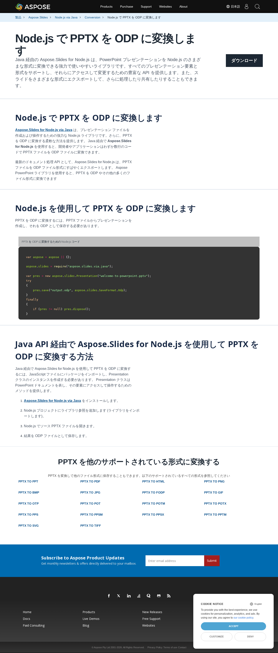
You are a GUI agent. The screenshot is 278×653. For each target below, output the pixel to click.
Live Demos (91, 619)
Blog (86, 625)
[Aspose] (33, 6)
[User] (246, 6)
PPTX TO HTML (153, 481)
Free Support (151, 619)
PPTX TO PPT (28, 481)
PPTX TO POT (90, 503)
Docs (26, 619)
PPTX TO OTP (28, 503)
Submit (212, 561)
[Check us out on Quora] (149, 596)
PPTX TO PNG (214, 481)
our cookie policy (243, 617)
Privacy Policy (154, 647)
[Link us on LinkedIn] (129, 596)
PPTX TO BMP (28, 492)
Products (106, 6)
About (183, 6)
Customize (217, 636)
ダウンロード (244, 60)
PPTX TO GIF (213, 492)
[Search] (257, 6)
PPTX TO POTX (215, 503)
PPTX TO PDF (90, 481)
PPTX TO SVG (28, 525)
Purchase (126, 6)
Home (27, 612)
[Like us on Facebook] (109, 596)
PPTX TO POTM (153, 503)
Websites (165, 6)
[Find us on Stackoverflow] (139, 596)
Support (146, 6)
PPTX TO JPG (90, 492)
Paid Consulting (34, 625)
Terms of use (170, 647)
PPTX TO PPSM (91, 514)
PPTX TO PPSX (153, 514)
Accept (233, 626)
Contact (182, 647)
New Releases (152, 612)
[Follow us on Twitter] (119, 596)
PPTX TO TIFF (90, 525)
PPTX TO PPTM (215, 514)
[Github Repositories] (159, 596)
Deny (250, 636)
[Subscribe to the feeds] (169, 596)
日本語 (235, 6)
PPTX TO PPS (28, 514)
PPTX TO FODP (153, 492)
